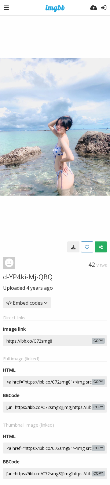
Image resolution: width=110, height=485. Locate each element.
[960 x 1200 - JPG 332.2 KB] (73, 246)
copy (98, 341)
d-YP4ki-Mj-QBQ (28, 276)
